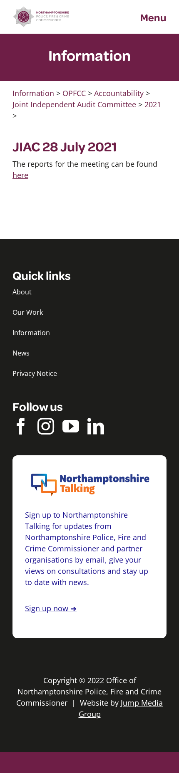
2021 (152, 104)
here (20, 175)
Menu (153, 17)
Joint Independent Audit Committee (74, 104)
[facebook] (20, 426)
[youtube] (70, 426)
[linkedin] (95, 426)
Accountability (119, 93)
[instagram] (45, 426)
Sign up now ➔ (51, 608)
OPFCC (74, 93)
